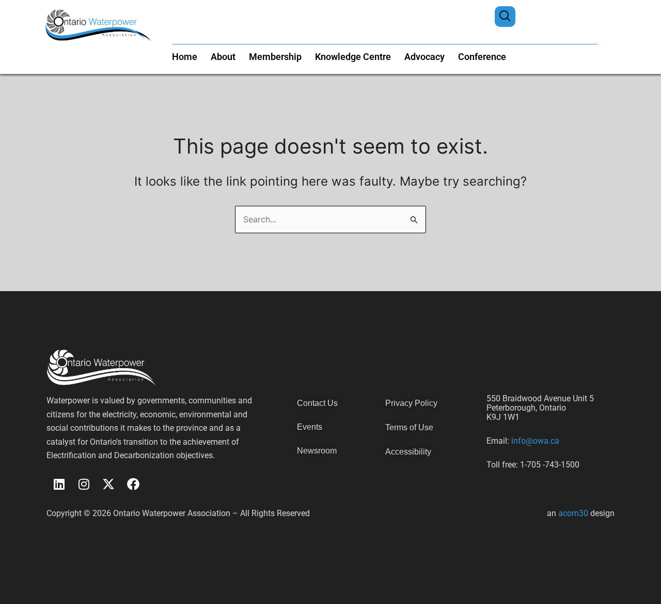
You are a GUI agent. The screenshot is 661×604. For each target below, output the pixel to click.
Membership (275, 56)
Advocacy (424, 56)
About (223, 56)
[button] (505, 16)
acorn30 (573, 513)
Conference (482, 56)
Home (184, 56)
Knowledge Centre (353, 56)
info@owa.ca (534, 441)
